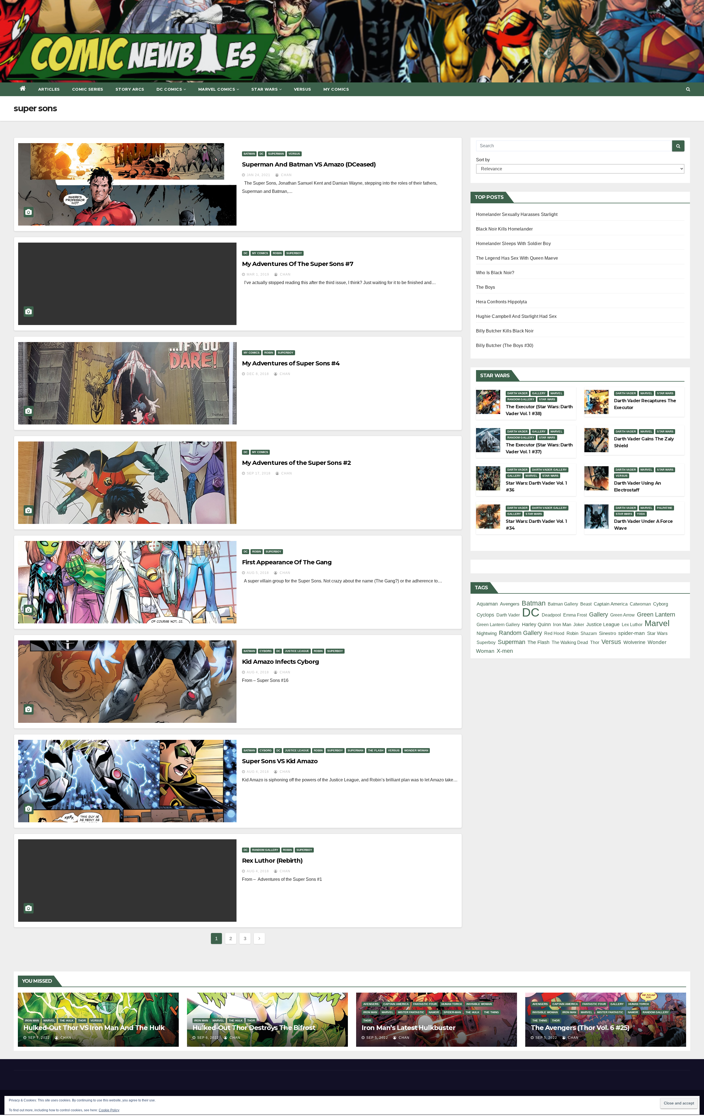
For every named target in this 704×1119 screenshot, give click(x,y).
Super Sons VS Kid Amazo (280, 761)
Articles (49, 89)
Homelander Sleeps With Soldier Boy (513, 243)
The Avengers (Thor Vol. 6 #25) (580, 1028)
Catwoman (640, 603)
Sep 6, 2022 (208, 1038)
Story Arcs (130, 89)
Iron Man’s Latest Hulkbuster (408, 1028)
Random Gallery (265, 849)
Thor (594, 642)
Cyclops (485, 615)
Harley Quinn (536, 624)
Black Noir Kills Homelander (504, 229)
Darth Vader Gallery (549, 469)
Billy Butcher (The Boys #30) (505, 345)
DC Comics (169, 89)
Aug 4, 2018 (258, 672)
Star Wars (264, 89)
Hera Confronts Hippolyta (501, 301)
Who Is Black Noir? (495, 272)
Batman (249, 153)
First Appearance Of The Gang (287, 562)
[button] (688, 89)
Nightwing (487, 633)
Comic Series (87, 89)
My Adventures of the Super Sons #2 (296, 463)
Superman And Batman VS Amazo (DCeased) (309, 164)
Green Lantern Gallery (498, 624)
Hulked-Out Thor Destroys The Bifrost (254, 1028)
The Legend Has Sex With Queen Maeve (517, 258)
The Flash (375, 750)
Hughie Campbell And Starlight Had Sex (516, 316)
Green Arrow (622, 614)
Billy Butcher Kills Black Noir (505, 331)
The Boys (485, 287)
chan (286, 175)
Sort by (483, 159)
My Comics (336, 89)
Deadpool (551, 614)
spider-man (631, 633)
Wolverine (634, 642)
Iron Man (562, 624)
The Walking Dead (570, 642)
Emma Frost (575, 614)
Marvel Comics (216, 89)
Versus (302, 89)
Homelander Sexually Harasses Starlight (517, 214)
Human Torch (451, 1004)
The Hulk (66, 1020)
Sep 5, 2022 (377, 1038)
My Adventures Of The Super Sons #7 (297, 264)
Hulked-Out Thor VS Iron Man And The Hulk (93, 1028)
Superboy (294, 253)
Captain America (611, 604)
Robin (277, 253)
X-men (505, 651)
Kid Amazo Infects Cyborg (280, 661)
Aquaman (487, 604)
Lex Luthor (632, 624)
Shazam (589, 633)
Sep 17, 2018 (259, 473)
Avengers (509, 604)
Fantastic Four (425, 1004)
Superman (276, 153)
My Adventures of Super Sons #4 (291, 363)
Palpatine (664, 507)
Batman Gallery (563, 603)
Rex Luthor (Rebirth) (272, 860)
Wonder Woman (416, 750)
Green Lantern (656, 614)
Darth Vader (517, 393)
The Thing (491, 1012)
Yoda (641, 513)
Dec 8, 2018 (258, 374)
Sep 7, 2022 (39, 1038)
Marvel (556, 393)
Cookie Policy (109, 1110)
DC (261, 153)
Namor (434, 1012)
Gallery (539, 393)
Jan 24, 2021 (258, 175)
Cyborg (266, 650)
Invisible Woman (479, 1004)
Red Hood (554, 633)
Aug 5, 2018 (258, 573)
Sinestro (607, 633)
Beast (586, 603)
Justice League (297, 650)
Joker (578, 624)
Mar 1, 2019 (258, 274)
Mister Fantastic (411, 1012)
